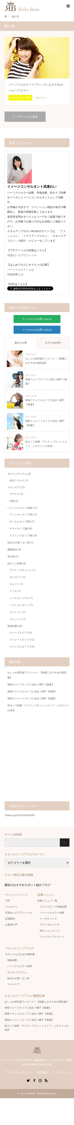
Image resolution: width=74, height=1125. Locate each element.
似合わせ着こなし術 (18, 542)
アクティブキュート (20, 570)
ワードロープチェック (52, 936)
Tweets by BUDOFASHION (20, 815)
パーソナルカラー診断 (19, 508)
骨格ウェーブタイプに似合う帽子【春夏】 (30, 684)
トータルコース (48, 918)
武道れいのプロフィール (22, 255)
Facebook (34, 1080)
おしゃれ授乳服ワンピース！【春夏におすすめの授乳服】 (37, 1001)
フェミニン (15, 612)
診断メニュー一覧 (47, 900)
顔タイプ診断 (14, 563)
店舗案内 (10, 918)
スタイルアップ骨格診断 (53, 906)
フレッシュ (15, 619)
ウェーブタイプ (18, 632)
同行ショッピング (49, 930)
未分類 (11, 556)
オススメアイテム (17, 473)
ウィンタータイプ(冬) (21, 514)
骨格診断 (12, 626)
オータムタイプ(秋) (20, 521)
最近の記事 (21, 342)
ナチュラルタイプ (19, 646)
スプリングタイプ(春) (21, 535)
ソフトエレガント (19, 605)
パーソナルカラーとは (20, 269)
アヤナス (14, 494)
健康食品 (12, 549)
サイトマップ (61, 1072)
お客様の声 (11, 924)
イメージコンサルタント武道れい (32, 186)
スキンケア (13, 487)
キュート (14, 584)
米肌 (11, 501)
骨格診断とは (15, 274)
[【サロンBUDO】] (37, 1051)
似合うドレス (16, 480)
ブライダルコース (49, 924)
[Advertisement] (37, 758)
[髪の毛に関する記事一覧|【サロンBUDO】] (39, 6)
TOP (7, 900)
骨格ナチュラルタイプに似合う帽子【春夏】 (32, 691)
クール (13, 591)
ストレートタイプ (19, 639)
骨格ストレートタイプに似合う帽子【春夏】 (32, 698)
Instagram (40, 1080)
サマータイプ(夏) (18, 528)
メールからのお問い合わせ (37, 329)
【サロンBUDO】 (28, 1093)
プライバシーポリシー (18, 1072)
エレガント (15, 577)
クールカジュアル (19, 598)
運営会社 (43, 1072)
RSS (46, 1080)
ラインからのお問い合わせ (37, 319)
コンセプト (11, 906)
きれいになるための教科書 (20, 954)
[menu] (68, 6)
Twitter (28, 1080)
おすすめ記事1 (53, 342)
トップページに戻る (25, 117)
